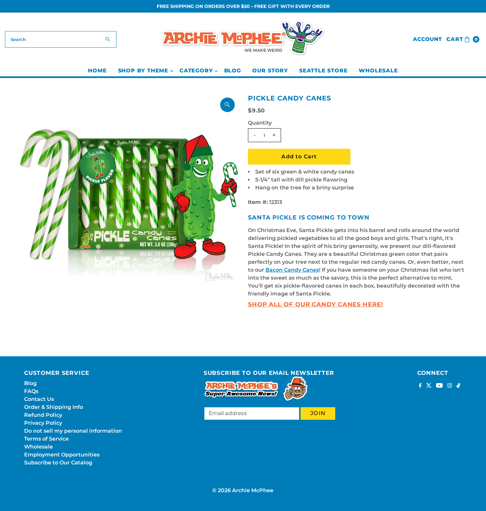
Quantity (260, 123)
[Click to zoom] (227, 105)
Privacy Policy (43, 423)
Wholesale (378, 70)
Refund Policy (43, 415)
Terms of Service (46, 439)
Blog (232, 70)
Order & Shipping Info (53, 407)
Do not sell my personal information (73, 431)
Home (97, 70)
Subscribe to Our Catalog (58, 462)
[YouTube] (439, 386)
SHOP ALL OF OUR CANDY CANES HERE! (315, 304)
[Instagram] (449, 386)
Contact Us (39, 399)
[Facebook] (420, 386)
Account (427, 39)
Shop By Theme (143, 70)
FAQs (31, 391)
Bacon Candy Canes (292, 270)
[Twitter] (428, 386)
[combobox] (61, 39)
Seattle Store (323, 70)
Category (196, 70)
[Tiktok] (458, 386)
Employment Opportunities (62, 455)
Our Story (270, 70)
